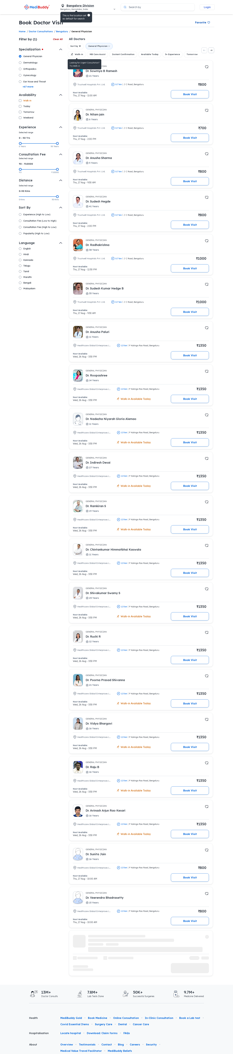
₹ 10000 (55, 172)
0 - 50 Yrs (24, 137)
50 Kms (55, 199)
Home (22, 31)
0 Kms (22, 199)
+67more (28, 86)
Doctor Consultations (41, 31)
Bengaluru (62, 31)
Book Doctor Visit (41, 22)
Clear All (58, 39)
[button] (88, 15)
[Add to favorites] (206, 67)
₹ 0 (20, 172)
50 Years (55, 146)
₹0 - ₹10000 (26, 163)
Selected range (26, 132)
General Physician (81, 31)
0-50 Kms (24, 191)
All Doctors (77, 39)
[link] (36, 7)
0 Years (22, 146)
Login (207, 7)
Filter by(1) (28, 39)
